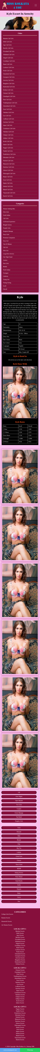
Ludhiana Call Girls (8, 119)
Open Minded (19, 800)
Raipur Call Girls (8, 176)
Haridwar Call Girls (8, 167)
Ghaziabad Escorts (20, 953)
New (19, 901)
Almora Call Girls (8, 170)
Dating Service (19, 872)
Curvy (19, 897)
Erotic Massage (19, 813)
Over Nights (19, 796)
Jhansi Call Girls (7, 64)
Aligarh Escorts (20, 943)
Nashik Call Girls (8, 151)
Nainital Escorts (20, 1017)
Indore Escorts (20, 1003)
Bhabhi (5, 266)
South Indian (6, 215)
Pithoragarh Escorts (20, 1025)
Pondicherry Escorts (20, 1013)
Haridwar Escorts (20, 1021)
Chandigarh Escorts (20, 972)
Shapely (19, 889)
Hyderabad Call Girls (9, 86)
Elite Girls (6, 212)
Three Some (19, 864)
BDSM (19, 868)
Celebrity (5, 276)
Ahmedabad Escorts (20, 978)
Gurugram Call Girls (8, 77)
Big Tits (19, 848)
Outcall (5, 289)
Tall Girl (5, 247)
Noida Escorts (20, 951)
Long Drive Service (8, 254)
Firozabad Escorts (20, 939)
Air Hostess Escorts (6, 925)
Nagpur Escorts (20, 1009)
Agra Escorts (20, 935)
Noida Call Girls (7, 70)
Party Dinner (19, 877)
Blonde (19, 840)
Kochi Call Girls (7, 141)
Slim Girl (5, 250)
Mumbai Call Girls (8, 38)
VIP (19, 792)
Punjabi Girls (6, 228)
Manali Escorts (20, 1035)
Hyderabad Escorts (20, 962)
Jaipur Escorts (20, 990)
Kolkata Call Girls (8, 90)
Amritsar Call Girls (8, 122)
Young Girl (6, 279)
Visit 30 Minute (7, 244)
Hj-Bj (18, 885)
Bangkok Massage (8, 231)
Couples (19, 809)
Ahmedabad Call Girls (9, 106)
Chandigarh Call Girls (9, 96)
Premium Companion (9, 237)
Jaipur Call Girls (7, 125)
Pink (19, 844)
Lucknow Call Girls (8, 67)
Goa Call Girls (7, 115)
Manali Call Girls (8, 189)
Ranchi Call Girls (8, 196)
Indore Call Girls (7, 144)
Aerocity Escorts (20, 958)
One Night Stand (7, 257)
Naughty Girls (19, 821)
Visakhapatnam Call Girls (10, 103)
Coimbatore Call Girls (9, 128)
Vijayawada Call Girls (9, 193)
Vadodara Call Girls (8, 112)
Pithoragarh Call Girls (9, 173)
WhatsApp (30, 1050)
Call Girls (5, 218)
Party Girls (6, 234)
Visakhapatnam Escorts (20, 976)
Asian (18, 827)
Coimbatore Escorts (20, 992)
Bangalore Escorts (20, 960)
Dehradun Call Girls (8, 157)
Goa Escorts (20, 984)
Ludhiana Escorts (20, 986)
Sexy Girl (5, 241)
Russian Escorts (5, 918)
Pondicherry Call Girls (9, 154)
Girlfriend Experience (9, 221)
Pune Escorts (20, 974)
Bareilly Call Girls (8, 48)
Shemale (19, 832)
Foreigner (5, 273)
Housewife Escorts (6, 921)
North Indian (6, 270)
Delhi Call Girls (7, 41)
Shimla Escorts (20, 1033)
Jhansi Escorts (20, 947)
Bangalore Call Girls (8, 83)
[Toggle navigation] (35, 5)
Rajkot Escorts (20, 1031)
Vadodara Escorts (20, 982)
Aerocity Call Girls (8, 80)
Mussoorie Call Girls (8, 164)
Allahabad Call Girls (8, 54)
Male (19, 836)
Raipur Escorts (20, 1027)
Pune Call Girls (7, 99)
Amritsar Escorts (20, 988)
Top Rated (19, 817)
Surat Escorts (20, 980)
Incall (4, 286)
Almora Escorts (20, 1023)
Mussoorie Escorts (20, 1019)
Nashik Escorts (20, 1011)
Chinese (19, 860)
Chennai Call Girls (8, 93)
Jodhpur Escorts (20, 998)
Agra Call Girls (7, 45)
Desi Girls (6, 263)
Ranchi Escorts (20, 1039)
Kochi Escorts (20, 1001)
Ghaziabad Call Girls (9, 74)
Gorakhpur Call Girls (9, 61)
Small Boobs (18, 881)
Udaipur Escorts (20, 996)
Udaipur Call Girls (8, 135)
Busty (18, 893)
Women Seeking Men (9, 209)
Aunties (5, 260)
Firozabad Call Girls (8, 51)
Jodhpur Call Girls (8, 138)
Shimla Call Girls (8, 186)
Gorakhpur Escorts (20, 945)
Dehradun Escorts (20, 1015)
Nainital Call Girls (8, 160)
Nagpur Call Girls (8, 148)
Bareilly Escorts (20, 937)
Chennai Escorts (20, 970)
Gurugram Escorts (20, 956)
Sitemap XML (31, 1046)
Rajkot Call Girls (7, 183)
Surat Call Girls (7, 109)
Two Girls (19, 804)
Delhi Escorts (20, 933)
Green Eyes (19, 856)
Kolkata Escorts (20, 964)
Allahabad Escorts (20, 941)
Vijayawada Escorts (20, 1037)
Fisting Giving (7, 282)
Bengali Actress (7, 225)
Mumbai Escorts (20, 931)
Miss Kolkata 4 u (21, 1046)
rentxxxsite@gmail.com (10, 1050)
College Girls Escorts (7, 914)
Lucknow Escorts (20, 949)
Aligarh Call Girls (8, 58)
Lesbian (19, 852)
